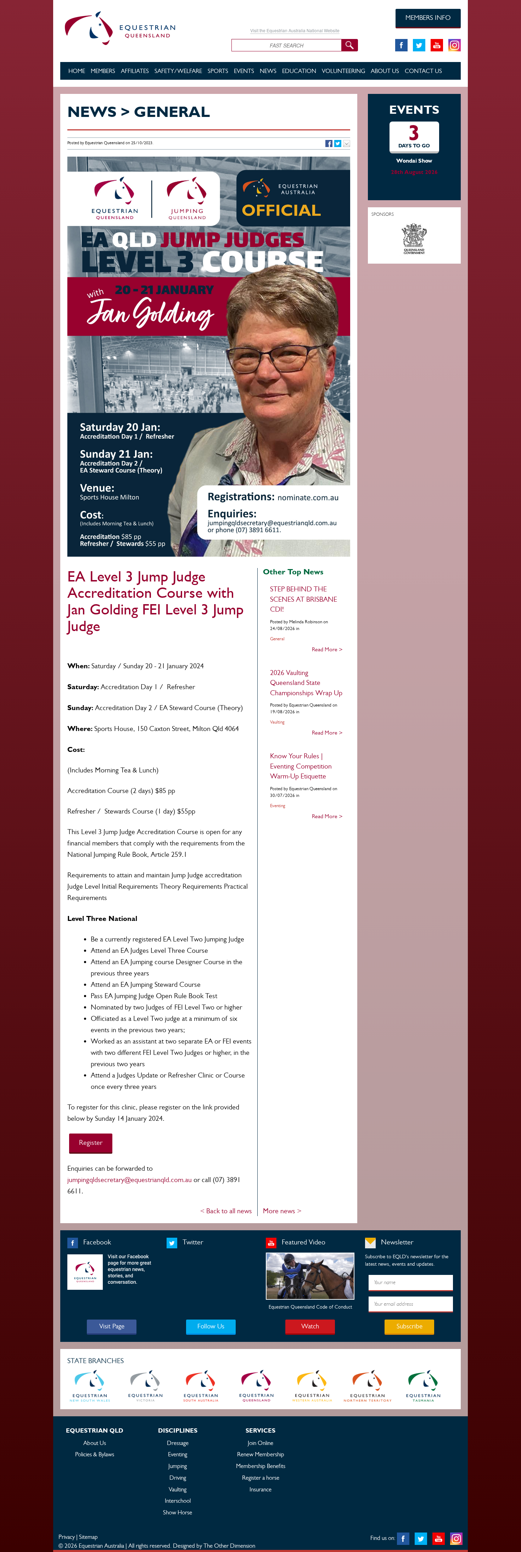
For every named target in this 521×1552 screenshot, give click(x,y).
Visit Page (111, 1326)
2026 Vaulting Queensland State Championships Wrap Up (306, 683)
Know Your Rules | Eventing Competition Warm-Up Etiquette (301, 766)
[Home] (140, 27)
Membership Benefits (260, 1465)
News (268, 70)
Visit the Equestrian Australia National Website (295, 30)
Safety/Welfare (178, 70)
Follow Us (210, 1326)
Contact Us (423, 70)
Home (76, 70)
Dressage (178, 1442)
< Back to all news (226, 1211)
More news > (282, 1211)
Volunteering (343, 70)
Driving (177, 1477)
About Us (385, 70)
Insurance (260, 1489)
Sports (218, 70)
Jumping (177, 1465)
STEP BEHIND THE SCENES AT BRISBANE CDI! (303, 599)
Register (90, 1142)
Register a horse (260, 1477)
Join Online (260, 1442)
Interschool (178, 1500)
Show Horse (177, 1512)
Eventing (177, 1454)
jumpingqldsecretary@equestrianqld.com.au (129, 1180)
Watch (310, 1326)
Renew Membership (260, 1454)
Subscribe (409, 1326)
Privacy (66, 1536)
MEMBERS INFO (428, 17)
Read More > (327, 649)
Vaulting (177, 1489)
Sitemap (88, 1536)
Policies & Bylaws (94, 1454)
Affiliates (135, 70)
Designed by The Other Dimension (214, 1545)
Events (244, 70)
